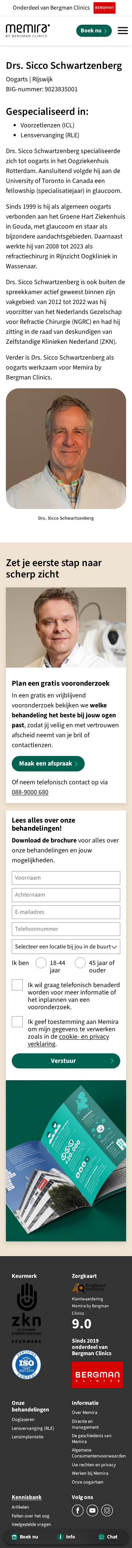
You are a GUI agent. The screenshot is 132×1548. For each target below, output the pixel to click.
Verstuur (63, 1060)
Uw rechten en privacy (94, 1465)
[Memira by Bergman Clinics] (28, 30)
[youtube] (93, 1515)
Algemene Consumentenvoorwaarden (96, 1453)
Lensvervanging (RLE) (33, 1429)
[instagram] (107, 1515)
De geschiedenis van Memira (91, 1439)
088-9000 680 (30, 792)
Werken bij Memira (90, 1474)
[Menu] (123, 30)
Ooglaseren (23, 1420)
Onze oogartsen (87, 1482)
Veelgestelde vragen (31, 1525)
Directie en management (85, 1424)
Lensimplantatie (27, 1437)
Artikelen (20, 1507)
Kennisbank (27, 1497)
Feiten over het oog (31, 1516)
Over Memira (85, 1413)
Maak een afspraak (45, 763)
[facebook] (78, 1515)
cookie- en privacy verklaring (68, 1040)
